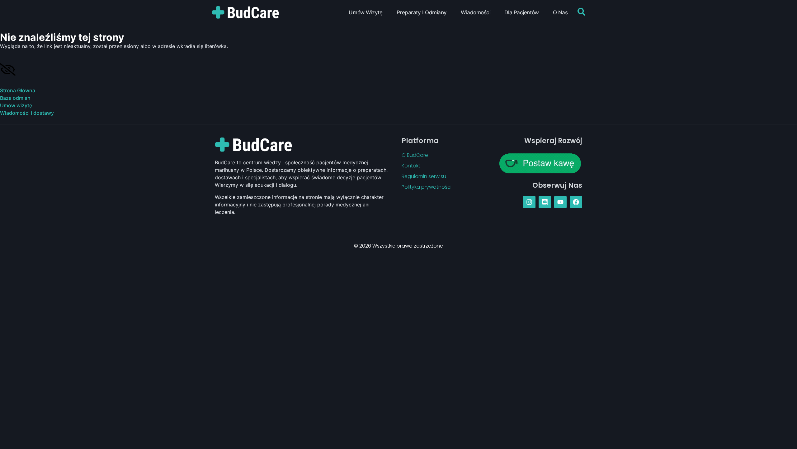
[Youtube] (560, 202)
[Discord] (545, 202)
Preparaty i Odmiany (422, 12)
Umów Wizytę (365, 12)
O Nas (560, 12)
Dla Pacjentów (521, 12)
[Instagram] (529, 202)
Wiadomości (476, 12)
